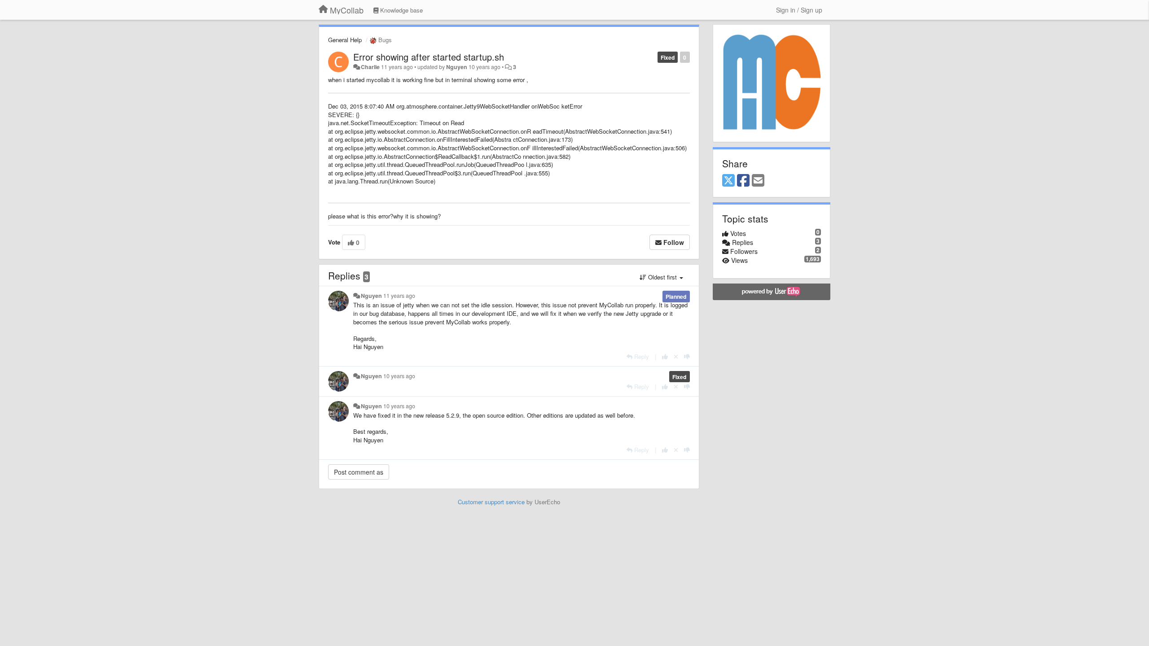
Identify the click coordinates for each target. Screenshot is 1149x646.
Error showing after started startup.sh (428, 56)
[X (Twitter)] (728, 180)
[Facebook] (743, 180)
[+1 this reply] (665, 356)
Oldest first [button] (662, 277)
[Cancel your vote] (676, 356)
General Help (345, 39)
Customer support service (491, 502)
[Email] (758, 180)
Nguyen (456, 67)
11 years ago (399, 296)
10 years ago (399, 376)
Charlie (370, 67)
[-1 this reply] (687, 356)
